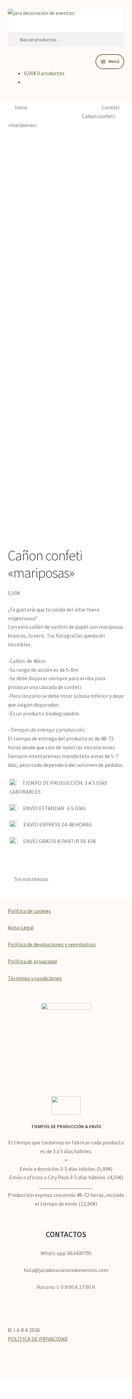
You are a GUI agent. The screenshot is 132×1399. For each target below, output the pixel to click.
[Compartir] (46, 1383)
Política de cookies (29, 910)
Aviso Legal (21, 927)
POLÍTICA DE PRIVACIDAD (38, 1338)
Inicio (21, 107)
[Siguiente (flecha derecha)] (27, 1394)
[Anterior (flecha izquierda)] (9, 1394)
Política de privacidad (32, 961)
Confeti (110, 107)
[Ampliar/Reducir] (9, 1383)
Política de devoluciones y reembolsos (52, 944)
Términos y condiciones (35, 978)
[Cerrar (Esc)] (64, 1383)
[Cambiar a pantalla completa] (27, 1383)
